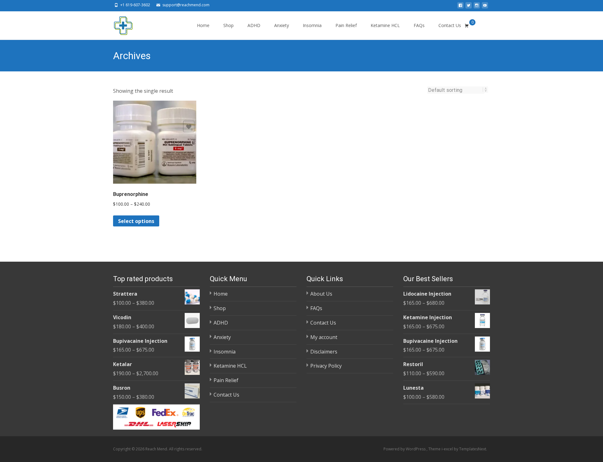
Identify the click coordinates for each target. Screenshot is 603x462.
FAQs (419, 25)
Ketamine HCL (385, 25)
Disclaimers (323, 351)
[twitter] (468, 7)
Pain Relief (346, 25)
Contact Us (449, 25)
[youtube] (485, 7)
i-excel (448, 449)
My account (323, 337)
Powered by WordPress (404, 449)
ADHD (253, 25)
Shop (228, 25)
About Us (321, 293)
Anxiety (281, 25)
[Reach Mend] (118, 23)
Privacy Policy (326, 365)
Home (203, 25)
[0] (466, 25)
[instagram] (477, 7)
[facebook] (460, 7)
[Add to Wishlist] (188, 126)
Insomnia (312, 25)
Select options (136, 221)
